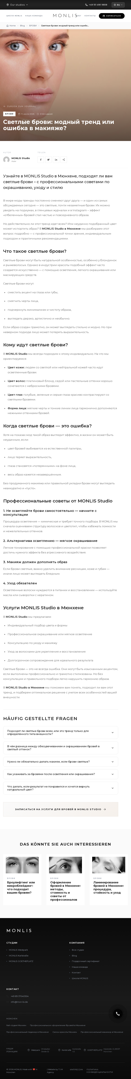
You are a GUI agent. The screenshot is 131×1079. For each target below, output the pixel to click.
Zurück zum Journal (21, 106)
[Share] (64, 159)
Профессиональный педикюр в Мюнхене (27, 1032)
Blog (74, 955)
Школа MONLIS (14, 16)
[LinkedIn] (56, 159)
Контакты (90, 16)
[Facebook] (41, 159)
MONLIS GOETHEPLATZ (21, 961)
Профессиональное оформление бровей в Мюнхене (57, 1025)
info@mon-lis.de (19, 1002)
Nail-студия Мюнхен (16, 1025)
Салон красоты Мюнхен (65, 1032)
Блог (78, 16)
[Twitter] (48, 159)
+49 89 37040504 (20, 996)
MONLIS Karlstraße (18, 955)
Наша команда (33, 16)
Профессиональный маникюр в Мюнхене (102, 1032)
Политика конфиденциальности (100, 1070)
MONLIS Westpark (18, 950)
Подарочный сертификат (86, 961)
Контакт (76, 972)
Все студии (78, 950)
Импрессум (76, 1069)
